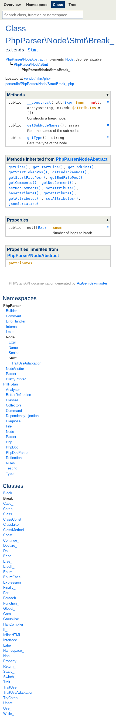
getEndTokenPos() (69, 172)
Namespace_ (13, 650)
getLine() (18, 167)
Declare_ (10, 545)
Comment (13, 316)
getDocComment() (58, 183)
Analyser (13, 390)
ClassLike (11, 524)
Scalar (14, 353)
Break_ (9, 498)
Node (10, 337)
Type (9, 474)
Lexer (10, 332)
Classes (12, 400)
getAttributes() (25, 199)
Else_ (7, 561)
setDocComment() (25, 188)
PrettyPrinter (16, 379)
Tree (72, 4)
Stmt (12, 358)
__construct (39, 102)
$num (57, 228)
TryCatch (10, 698)
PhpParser (12, 306)
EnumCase (12, 577)
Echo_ (8, 556)
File (9, 426)
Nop (6, 656)
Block (7, 493)
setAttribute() (61, 188)
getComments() (23, 183)
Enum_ (8, 572)
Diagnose (13, 421)
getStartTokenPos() (28, 172)
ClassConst (12, 519)
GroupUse (11, 619)
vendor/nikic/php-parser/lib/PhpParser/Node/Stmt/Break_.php (39, 81)
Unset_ (8, 703)
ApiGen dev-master (92, 283)
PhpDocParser (17, 453)
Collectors (14, 405)
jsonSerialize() (25, 204)
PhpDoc (12, 447)
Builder (11, 311)
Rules (10, 463)
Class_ (8, 514)
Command (14, 411)
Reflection (14, 458)
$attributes (20, 263)
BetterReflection (18, 395)
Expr (12, 342)
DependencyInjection (22, 416)
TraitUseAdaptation (26, 363)
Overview (12, 4)
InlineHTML (12, 635)
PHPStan (10, 384)
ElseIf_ (8, 566)
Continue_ (11, 540)
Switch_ (9, 677)
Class (58, 4)
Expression (12, 582)
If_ (5, 629)
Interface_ (11, 640)
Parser (11, 374)
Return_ (9, 666)
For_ (6, 593)
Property (9, 661)
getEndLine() (81, 167)
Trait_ (7, 682)
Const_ (8, 535)
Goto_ (8, 614)
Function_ (11, 603)
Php (9, 442)
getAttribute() (59, 193)
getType (34, 138)
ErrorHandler (15, 321)
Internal (12, 327)
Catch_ (8, 509)
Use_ (7, 708)
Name (13, 348)
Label (7, 645)
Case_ (8, 503)
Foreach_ (10, 598)
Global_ (9, 608)
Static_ (8, 671)
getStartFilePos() (27, 178)
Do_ (6, 551)
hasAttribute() (24, 193)
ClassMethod (13, 530)
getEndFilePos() (66, 178)
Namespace (36, 4)
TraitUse (9, 687)
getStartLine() (48, 167)
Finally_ (9, 587)
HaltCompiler (13, 624)
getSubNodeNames (43, 125)
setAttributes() (62, 199)
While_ (8, 713)
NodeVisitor (15, 369)
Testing (11, 468)
